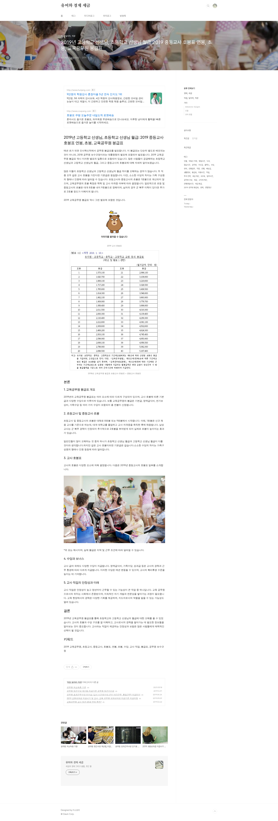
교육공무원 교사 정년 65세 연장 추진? (84, 702)
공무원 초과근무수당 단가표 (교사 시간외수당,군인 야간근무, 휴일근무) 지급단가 (103, 694)
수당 (212, 165)
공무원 (194, 165)
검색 (208, 6)
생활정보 (187, 172)
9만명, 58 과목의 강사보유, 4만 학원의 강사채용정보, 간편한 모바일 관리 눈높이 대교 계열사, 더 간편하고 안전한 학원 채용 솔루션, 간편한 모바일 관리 (105, 100)
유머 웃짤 (188, 114)
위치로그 (107, 16)
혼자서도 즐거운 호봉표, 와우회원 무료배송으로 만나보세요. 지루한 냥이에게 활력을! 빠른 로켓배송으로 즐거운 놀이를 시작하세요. (114, 121)
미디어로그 (89, 16)
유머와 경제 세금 (75, 6)
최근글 (186, 138)
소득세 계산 (203, 180)
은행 (203, 169)
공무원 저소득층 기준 (76, 687)
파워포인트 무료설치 (192, 107)
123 (208, 161)
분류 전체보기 (189, 88)
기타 (185, 103)
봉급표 (194, 172)
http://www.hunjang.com (78, 90)
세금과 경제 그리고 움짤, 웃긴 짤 (79, 766)
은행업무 (192, 169)
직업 (207, 172)
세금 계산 (195, 176)
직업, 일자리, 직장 (74, 682)
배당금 (208, 169)
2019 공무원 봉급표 (191, 187)
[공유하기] (72, 667)
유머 (185, 169)
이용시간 (201, 172)
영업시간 (202, 161)
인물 (186, 111)
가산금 (200, 165)
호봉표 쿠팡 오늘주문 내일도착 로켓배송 (90, 115)
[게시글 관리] (76, 667)
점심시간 (187, 165)
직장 (198, 169)
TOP (215, 811)
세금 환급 (198, 184)
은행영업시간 (188, 184)
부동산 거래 (193, 161)
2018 (203, 176)
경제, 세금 (188, 93)
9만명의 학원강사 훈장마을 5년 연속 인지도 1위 (94, 94)
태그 (74, 16)
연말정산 (208, 187)
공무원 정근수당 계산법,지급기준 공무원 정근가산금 (90, 691)
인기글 (194, 138)
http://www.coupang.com (79, 111)
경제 (201, 187)
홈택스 (207, 165)
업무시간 (210, 176)
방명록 (123, 16)
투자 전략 (187, 176)
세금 (195, 180)
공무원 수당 (188, 180)
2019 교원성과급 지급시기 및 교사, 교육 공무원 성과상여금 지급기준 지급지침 (102, 698)
